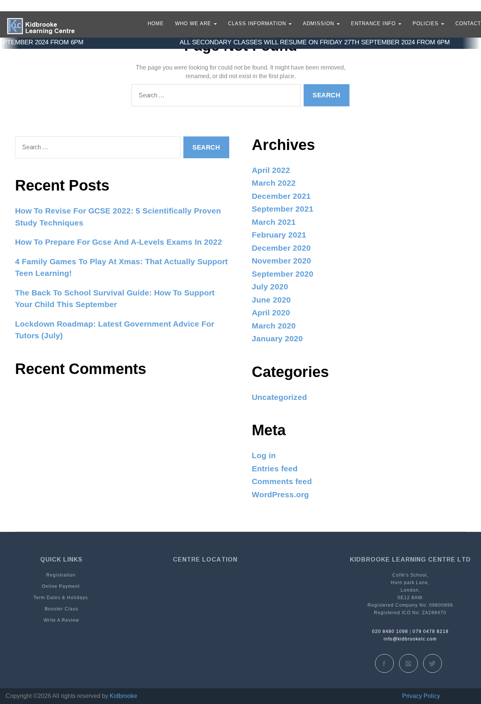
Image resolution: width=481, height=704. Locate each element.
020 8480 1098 (390, 631)
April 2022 (271, 170)
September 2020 (282, 273)
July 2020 (270, 286)
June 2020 (271, 299)
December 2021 (281, 196)
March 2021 (274, 222)
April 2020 (271, 312)
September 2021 (282, 208)
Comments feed (282, 481)
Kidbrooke (123, 696)
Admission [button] (319, 23)
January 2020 (277, 338)
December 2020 (281, 248)
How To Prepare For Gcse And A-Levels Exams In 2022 (118, 242)
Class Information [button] (258, 23)
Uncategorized (279, 397)
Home (156, 23)
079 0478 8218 (431, 631)
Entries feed (275, 468)
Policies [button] (426, 23)
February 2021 (279, 234)
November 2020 (281, 260)
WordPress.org (280, 494)
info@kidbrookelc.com (410, 639)
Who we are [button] (194, 23)
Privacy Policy (421, 696)
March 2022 (274, 183)
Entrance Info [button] (374, 23)
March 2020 (274, 325)
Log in (264, 455)
